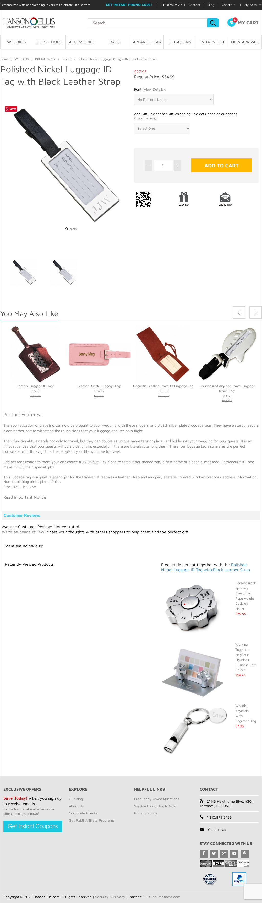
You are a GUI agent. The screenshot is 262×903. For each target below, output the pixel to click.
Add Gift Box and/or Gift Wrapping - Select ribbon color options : (185, 116)
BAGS (115, 42)
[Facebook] (204, 854)
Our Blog (76, 799)
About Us (76, 806)
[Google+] (224, 854)
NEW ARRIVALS (245, 42)
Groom (66, 59)
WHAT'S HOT (212, 42)
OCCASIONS (180, 42)
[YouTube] (234, 854)
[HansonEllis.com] (44, 22)
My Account (253, 5)
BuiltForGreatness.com (161, 897)
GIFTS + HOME (49, 42)
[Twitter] (214, 854)
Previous (239, 312)
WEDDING (16, 42)
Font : (150, 89)
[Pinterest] (245, 854)
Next (255, 312)
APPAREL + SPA (147, 42)
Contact (194, 5)
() (154, 89)
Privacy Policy (145, 813)
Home (4, 59)
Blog (211, 5)
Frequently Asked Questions (156, 799)
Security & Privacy (110, 897)
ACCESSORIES (82, 42)
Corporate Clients (83, 813)
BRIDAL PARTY (45, 59)
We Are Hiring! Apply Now (155, 806)
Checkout (229, 5)
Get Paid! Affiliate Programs (91, 820)
